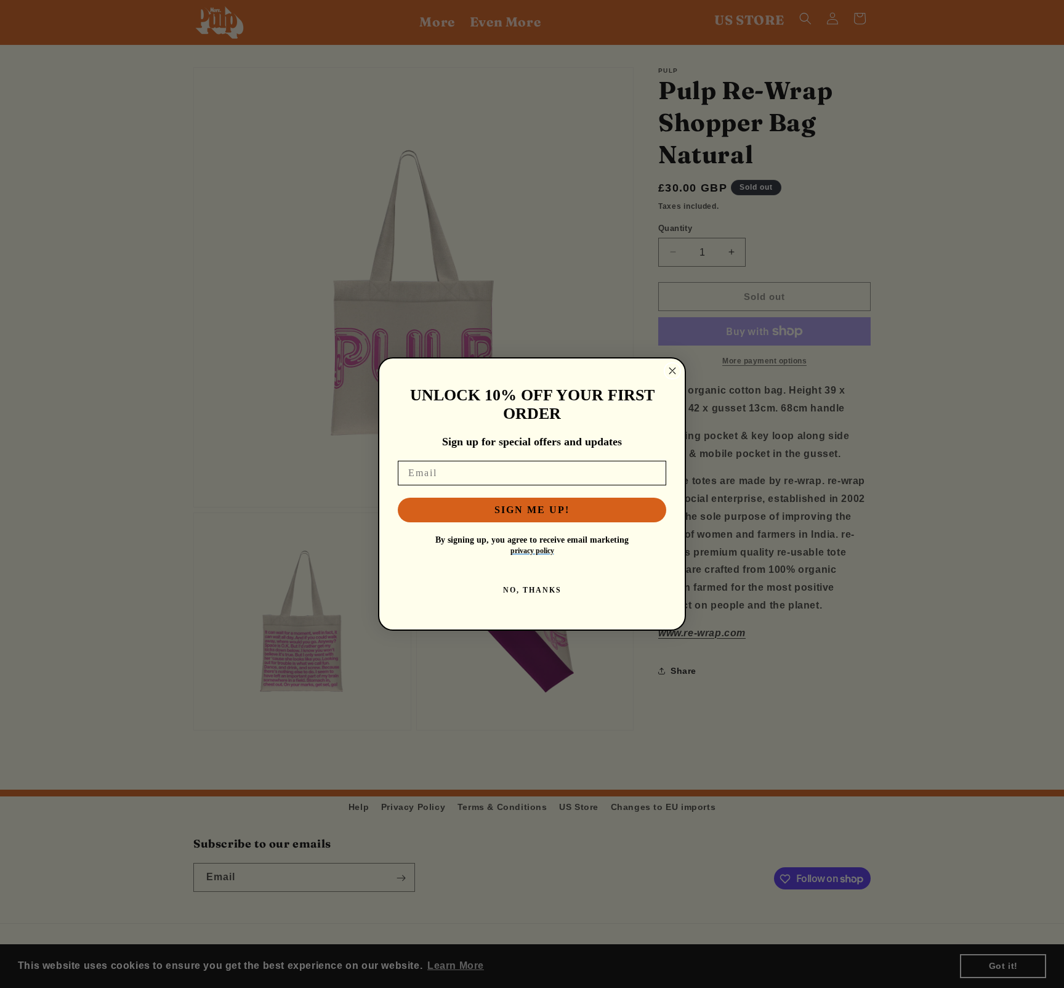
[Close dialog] (672, 370)
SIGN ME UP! (532, 509)
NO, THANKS (532, 590)
